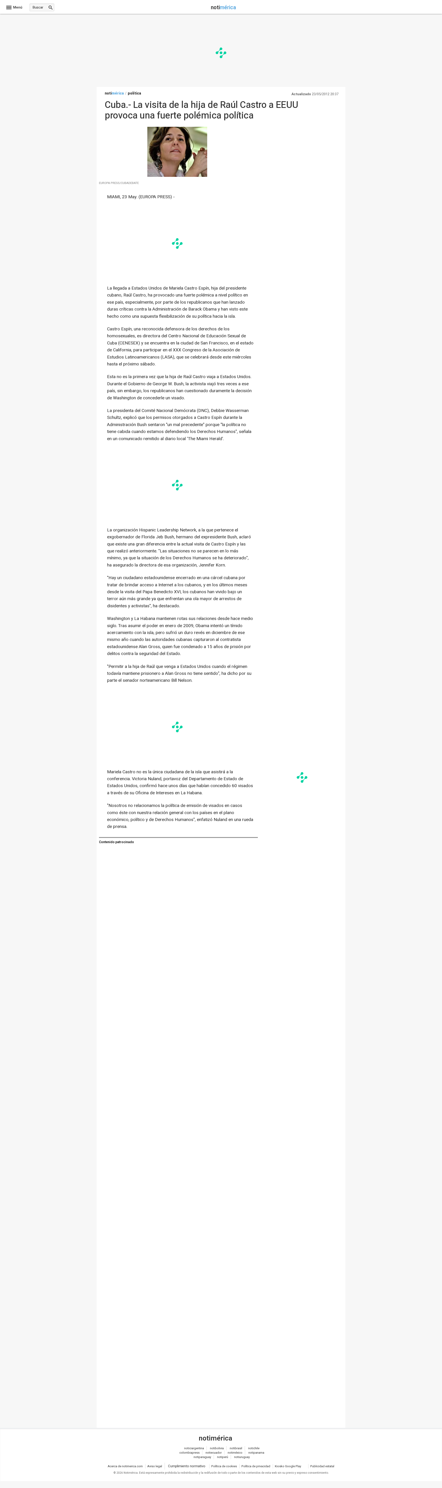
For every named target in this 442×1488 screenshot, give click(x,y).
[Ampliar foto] (177, 175)
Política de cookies (224, 1466)
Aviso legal (154, 1466)
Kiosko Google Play (288, 1466)
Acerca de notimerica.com (125, 1466)
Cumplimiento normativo (186, 1466)
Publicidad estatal (322, 1466)
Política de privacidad (255, 1466)
